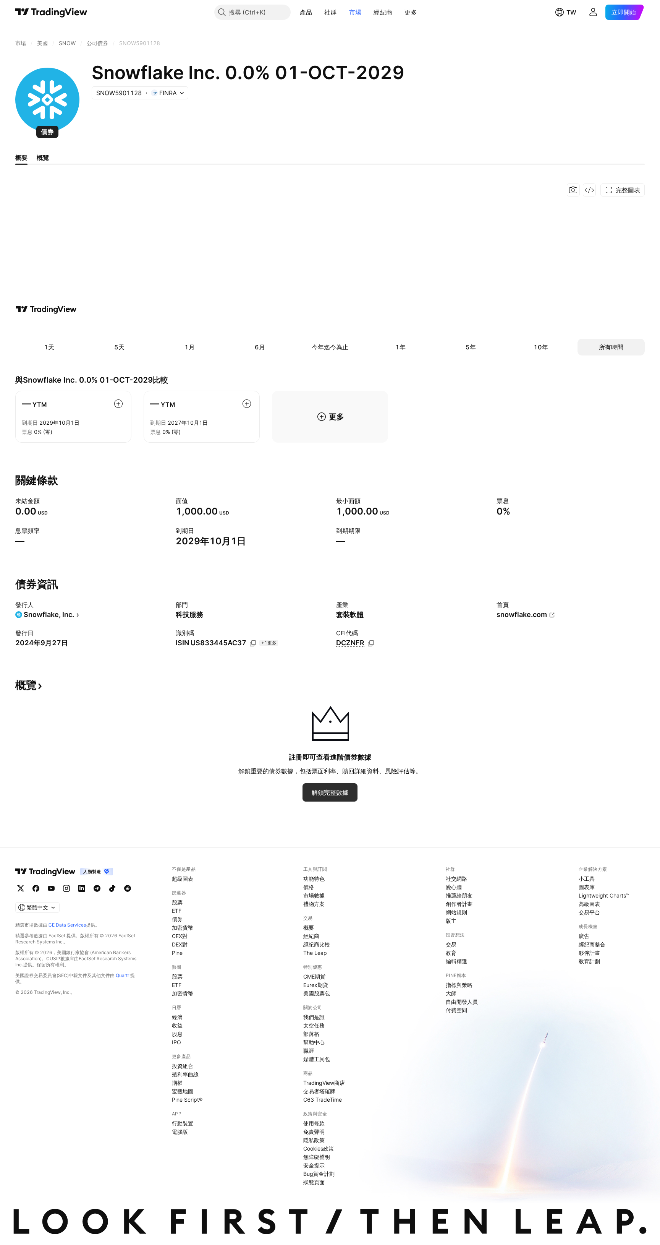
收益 (177, 1025)
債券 (177, 919)
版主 (451, 920)
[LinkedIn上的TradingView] (81, 888)
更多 (410, 12)
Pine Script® (187, 1099)
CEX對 (180, 936)
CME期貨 (314, 976)
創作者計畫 (459, 904)
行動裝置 (182, 1123)
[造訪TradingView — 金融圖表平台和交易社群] (46, 309)
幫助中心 (314, 1042)
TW (571, 12)
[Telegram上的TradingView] (97, 888)
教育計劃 (589, 961)
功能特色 (314, 878)
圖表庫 (587, 887)
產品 (306, 12)
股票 (177, 902)
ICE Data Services (66, 925)
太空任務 (314, 1025)
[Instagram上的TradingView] (66, 888)
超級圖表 (182, 878)
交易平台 (589, 912)
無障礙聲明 (316, 1157)
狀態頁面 (314, 1182)
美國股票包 (316, 993)
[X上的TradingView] (20, 888)
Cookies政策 (318, 1148)
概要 (308, 927)
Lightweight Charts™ (604, 895)
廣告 (584, 936)
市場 (355, 12)
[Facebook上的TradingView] (36, 888)
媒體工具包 (316, 1059)
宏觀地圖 (182, 1091)
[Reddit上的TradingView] (127, 888)
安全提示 (314, 1165)
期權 (177, 1082)
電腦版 (180, 1131)
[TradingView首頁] (51, 12)
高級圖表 (589, 904)
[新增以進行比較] (118, 403)
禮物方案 (314, 904)
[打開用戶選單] (593, 12)
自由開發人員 (462, 1001)
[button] (317, 12)
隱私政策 (314, 1140)
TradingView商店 (324, 1082)
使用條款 (314, 1123)
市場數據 (314, 895)
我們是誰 (314, 1017)
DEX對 (180, 944)
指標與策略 (459, 985)
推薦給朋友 (459, 895)
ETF (176, 910)
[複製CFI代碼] (370, 643)
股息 (177, 1034)
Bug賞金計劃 (319, 1173)
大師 (451, 993)
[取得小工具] (589, 189)
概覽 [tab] (43, 157)
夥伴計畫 (589, 953)
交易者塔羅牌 (319, 1091)
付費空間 (456, 1010)
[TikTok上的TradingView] (112, 888)
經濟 (177, 1017)
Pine (177, 953)
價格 (308, 887)
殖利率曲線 (185, 1074)
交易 (451, 944)
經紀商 (383, 12)
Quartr (122, 975)
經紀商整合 (592, 944)
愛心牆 (454, 887)
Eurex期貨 (315, 985)
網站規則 (456, 912)
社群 (330, 12)
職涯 (308, 1050)
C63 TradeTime (322, 1099)
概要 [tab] (21, 157)
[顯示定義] (44, 500)
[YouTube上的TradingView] (51, 888)
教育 (451, 953)
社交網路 (456, 878)
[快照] (573, 189)
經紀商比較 (316, 944)
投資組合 (182, 1066)
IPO (176, 1042)
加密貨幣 (182, 927)
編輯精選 (456, 961)
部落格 (311, 1034)
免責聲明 (314, 1131)
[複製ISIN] (252, 643)
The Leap (315, 953)
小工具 (587, 878)
